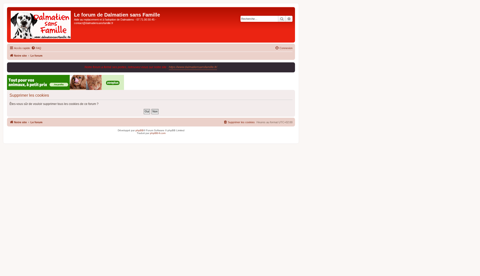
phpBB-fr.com (158, 133)
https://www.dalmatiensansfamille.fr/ (193, 67)
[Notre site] (41, 24)
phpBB (140, 130)
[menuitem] (36, 48)
